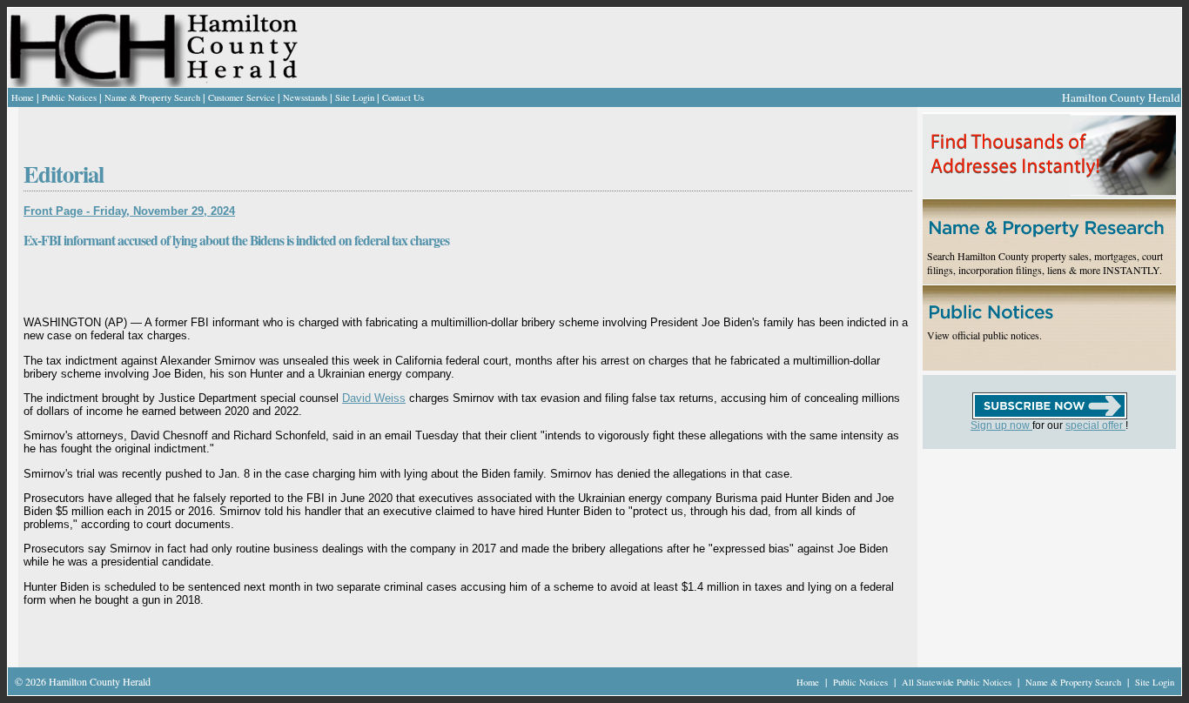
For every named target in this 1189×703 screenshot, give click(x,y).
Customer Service (241, 97)
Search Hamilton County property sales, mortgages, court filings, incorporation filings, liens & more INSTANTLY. (1045, 263)
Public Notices (69, 97)
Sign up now (1001, 425)
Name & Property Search (152, 97)
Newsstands (305, 97)
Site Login (354, 97)
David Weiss (374, 398)
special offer (1095, 425)
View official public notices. (984, 335)
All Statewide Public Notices (958, 682)
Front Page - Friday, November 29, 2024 (129, 211)
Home (22, 97)
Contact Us (403, 97)
